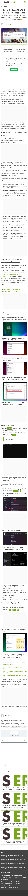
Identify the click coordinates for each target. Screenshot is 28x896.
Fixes (5, 6)
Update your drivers (8, 285)
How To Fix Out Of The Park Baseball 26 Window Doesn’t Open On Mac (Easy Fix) (14, 788)
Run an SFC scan (7, 287)
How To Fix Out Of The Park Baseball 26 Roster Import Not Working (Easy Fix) (14, 841)
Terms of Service (18, 892)
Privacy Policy (9, 892)
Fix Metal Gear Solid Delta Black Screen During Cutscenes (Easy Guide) (12, 856)
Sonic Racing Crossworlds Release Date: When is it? (13, 875)
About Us (3, 892)
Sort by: (17, 765)
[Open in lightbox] (15, 451)
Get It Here (14, 69)
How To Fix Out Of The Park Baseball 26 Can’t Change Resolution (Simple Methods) (14, 806)
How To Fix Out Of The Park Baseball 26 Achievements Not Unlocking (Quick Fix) (14, 824)
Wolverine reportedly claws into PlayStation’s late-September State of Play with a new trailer (12, 882)
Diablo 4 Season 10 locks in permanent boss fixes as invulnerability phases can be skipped (13, 886)
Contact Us (3, 894)
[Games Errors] (10, 2)
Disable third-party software (10, 291)
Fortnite (15, 711)
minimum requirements (9, 272)
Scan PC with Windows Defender (11, 289)
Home (2, 6)
